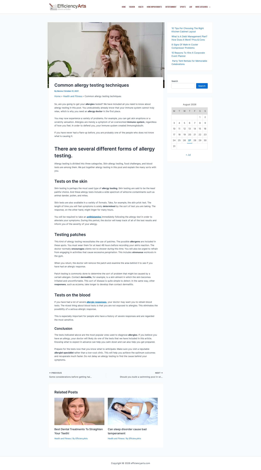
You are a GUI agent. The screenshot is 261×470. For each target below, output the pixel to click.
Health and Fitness (62, 438)
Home (124, 6)
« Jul (188, 154)
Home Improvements (154, 6)
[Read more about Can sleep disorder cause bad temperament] (133, 411)
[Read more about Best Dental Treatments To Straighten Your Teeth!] (79, 411)
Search (175, 81)
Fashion (132, 6)
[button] (209, 6)
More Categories (201, 6)
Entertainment (170, 6)
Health (140, 6)
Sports (183, 6)
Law (190, 6)
